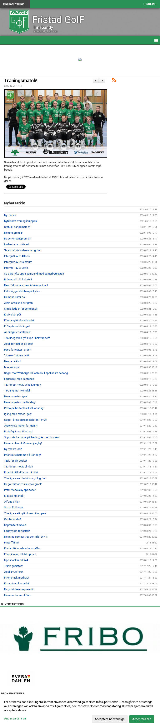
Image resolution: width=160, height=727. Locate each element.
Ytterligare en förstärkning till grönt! (25, 478)
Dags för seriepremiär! (17, 238)
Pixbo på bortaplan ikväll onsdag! (24, 408)
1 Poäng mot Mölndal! (17, 390)
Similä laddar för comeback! (21, 308)
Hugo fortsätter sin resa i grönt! (23, 484)
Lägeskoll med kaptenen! (19, 378)
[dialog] (80, 710)
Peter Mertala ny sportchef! (20, 489)
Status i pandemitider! (17, 226)
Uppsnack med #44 (16, 560)
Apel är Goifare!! (14, 571)
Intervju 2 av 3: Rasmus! (18, 261)
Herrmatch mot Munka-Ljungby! (23, 443)
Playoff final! (11, 542)
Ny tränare (10, 215)
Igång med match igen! (18, 413)
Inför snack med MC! (16, 577)
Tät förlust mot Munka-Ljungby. (22, 384)
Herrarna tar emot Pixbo (18, 595)
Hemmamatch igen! (16, 396)
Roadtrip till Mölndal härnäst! (21, 472)
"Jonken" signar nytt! (16, 355)
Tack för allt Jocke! (15, 460)
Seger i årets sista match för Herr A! (25, 419)
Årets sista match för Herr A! (21, 425)
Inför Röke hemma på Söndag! (22, 454)
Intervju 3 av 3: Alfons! (17, 256)
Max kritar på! (12, 367)
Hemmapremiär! (13, 232)
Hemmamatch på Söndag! (20, 402)
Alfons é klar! (12, 501)
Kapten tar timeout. (15, 525)
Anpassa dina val (15, 718)
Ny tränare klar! (13, 449)
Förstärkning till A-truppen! (20, 554)
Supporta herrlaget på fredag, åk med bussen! (32, 437)
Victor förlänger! (14, 507)
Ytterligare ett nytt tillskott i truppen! (25, 513)
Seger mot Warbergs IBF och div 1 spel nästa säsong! (36, 373)
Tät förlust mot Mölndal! (18, 466)
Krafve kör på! (12, 314)
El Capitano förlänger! (17, 326)
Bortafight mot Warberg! (18, 431)
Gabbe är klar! (12, 519)
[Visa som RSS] (114, 80)
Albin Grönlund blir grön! (18, 302)
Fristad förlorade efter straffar (22, 548)
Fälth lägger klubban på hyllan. (22, 291)
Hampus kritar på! (14, 297)
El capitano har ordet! (17, 583)
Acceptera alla (141, 719)
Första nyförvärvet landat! (19, 320)
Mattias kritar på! (14, 495)
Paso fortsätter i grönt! (17, 349)
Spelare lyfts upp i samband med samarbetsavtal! (34, 273)
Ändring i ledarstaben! (17, 332)
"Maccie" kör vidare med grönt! (22, 250)
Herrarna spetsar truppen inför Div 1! (26, 536)
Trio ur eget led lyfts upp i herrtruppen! (27, 337)
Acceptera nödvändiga (110, 719)
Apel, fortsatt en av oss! (18, 343)
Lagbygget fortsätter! (17, 530)
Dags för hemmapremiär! (19, 589)
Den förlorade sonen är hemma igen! (26, 285)
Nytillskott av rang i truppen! (21, 221)
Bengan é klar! (12, 361)
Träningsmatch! (20, 81)
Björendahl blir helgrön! (18, 279)
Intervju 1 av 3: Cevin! (16, 267)
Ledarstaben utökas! (16, 244)
